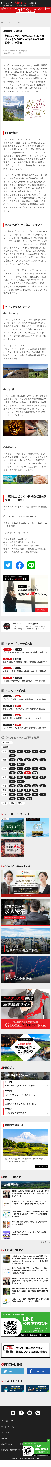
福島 (12, 755)
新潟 (12, 768)
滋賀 (19, 777)
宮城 (27, 751)
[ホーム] (18, 3)
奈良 (12, 781)
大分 (17, 668)
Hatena (29, 1412)
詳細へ (45, 628)
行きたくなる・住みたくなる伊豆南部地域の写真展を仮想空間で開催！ (25, 709)
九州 (4, 794)
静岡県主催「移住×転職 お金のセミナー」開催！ (23, 718)
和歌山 (18, 678)
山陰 (12, 803)
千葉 (42, 760)
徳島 (19, 790)
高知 (35, 790)
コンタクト (5, 1432)
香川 (12, 790)
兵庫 (42, 777)
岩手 (19, 751)
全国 (4, 803)
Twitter (12, 1371)
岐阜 (19, 773)
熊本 (35, 794)
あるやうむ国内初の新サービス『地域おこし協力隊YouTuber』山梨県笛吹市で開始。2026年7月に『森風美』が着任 (25, 662)
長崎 (27, 794)
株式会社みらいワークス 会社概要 (13, 1444)
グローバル (7, 742)
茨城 (12, 760)
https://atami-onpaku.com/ (24, 516)
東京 (12, 764)
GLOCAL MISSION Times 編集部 (25, 624)
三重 (12, 777)
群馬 (27, 760)
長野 (12, 773)
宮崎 (12, 799)
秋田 (35, 751)
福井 (35, 768)
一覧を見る (43, 1242)
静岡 (19, 31)
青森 (12, 751)
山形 (42, 751)
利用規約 (4, 1438)
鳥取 (12, 786)
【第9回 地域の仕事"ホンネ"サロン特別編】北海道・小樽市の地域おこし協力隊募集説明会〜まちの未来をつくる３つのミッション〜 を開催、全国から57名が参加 (25, 652)
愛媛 (27, 790)
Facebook (38, 1371)
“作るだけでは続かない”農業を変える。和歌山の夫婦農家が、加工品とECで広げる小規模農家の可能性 (25, 681)
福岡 (12, 794)
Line (37, 1412)
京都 (27, 777)
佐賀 (19, 794)
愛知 (35, 773)
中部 (4, 768)
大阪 (35, 777)
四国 (4, 790)
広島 (35, 786)
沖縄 (29, 799)
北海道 (18, 649)
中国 (4, 786)
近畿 (4, 777)
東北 (4, 751)
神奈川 (20, 764)
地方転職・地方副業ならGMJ (12, 1450)
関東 (4, 760)
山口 (42, 786)
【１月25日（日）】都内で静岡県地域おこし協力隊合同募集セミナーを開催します (25, 699)
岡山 (27, 786)
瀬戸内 (20, 803)
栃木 (19, 760)
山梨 (17, 659)
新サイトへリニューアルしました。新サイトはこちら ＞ (25, 10)
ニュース (8, 31)
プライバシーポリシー (9, 1427)
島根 (19, 786)
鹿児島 (20, 799)
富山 (19, 768)
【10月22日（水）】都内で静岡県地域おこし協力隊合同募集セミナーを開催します (25, 728)
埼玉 (35, 760)
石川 (27, 768)
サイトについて (7, 1421)
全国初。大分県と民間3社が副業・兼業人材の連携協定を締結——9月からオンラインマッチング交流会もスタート (25, 671)
